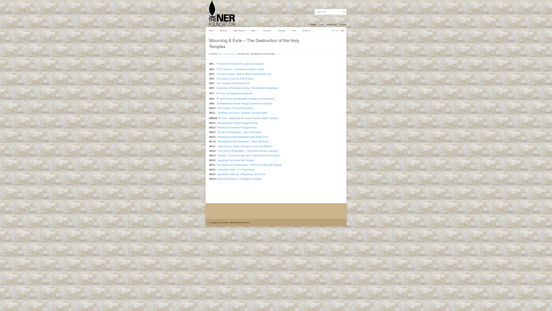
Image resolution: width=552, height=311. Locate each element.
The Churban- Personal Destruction (235, 108)
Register (313, 24)
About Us (223, 30)
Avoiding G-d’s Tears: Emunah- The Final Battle (241, 113)
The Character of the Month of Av (232, 83)
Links (294, 30)
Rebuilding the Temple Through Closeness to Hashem (244, 103)
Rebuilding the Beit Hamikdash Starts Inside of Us (242, 137)
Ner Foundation (223, 223)
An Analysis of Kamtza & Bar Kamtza (234, 78)
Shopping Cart (332, 24)
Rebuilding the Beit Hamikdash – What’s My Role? (243, 141)
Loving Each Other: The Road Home (235, 169)
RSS (311, 12)
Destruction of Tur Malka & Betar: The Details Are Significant (246, 88)
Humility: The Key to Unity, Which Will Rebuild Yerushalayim (248, 155)
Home (211, 30)
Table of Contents (230, 54)
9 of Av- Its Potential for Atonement (234, 93)
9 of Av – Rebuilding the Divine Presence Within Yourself (248, 118)
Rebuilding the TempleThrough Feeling (236, 123)
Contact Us (306, 30)
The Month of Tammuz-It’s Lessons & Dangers (239, 64)
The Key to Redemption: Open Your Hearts (239, 132)
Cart (336, 30)
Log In (321, 24)
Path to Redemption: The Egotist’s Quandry (239, 179)
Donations (267, 30)
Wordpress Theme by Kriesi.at (240, 223)
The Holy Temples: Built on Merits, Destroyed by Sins (243, 74)
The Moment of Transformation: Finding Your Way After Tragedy (249, 165)
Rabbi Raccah (239, 30)
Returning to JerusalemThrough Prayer (236, 127)
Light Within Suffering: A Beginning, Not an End (241, 174)
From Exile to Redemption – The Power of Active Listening (246, 151)
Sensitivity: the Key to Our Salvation (236, 160)
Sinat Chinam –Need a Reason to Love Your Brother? (245, 146)
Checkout (343, 24)
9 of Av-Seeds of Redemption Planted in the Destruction (245, 99)
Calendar (281, 30)
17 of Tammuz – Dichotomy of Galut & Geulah (239, 69)
